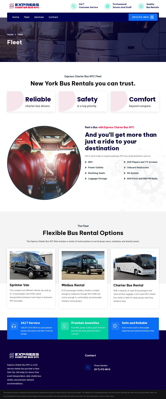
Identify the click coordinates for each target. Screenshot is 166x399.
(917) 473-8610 (102, 369)
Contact (53, 17)
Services (39, 17)
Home (15, 17)
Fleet (26, 17)
